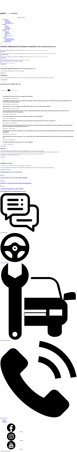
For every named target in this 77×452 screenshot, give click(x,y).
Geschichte (7, 31)
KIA (6, 25)
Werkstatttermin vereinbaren (10, 39)
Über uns (4, 30)
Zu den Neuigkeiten (4, 79)
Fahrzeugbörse (7, 21)
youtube (21, 449)
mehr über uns (3, 156)
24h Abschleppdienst (6, 41)
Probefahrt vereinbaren (9, 38)
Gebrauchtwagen (8, 22)
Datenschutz (5, 422)
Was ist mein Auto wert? (9, 23)
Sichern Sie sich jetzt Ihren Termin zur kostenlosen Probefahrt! (11, 60)
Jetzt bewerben (3, 64)
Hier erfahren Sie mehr (4, 54)
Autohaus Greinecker (21, 17)
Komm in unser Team (9, 35)
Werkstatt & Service (6, 29)
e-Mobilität (7, 26)
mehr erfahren (2, 51)
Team (6, 34)
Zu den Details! (3, 57)
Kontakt (4, 37)
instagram (21, 440)
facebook (21, 431)
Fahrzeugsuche (5, 19)
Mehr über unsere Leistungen (5, 169)
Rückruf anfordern (8, 40)
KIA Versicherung (8, 28)
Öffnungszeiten (7, 33)
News (6, 36)
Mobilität (4, 24)
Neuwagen (7, 20)
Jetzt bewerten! (3, 146)
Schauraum (7, 32)
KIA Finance (7, 27)
